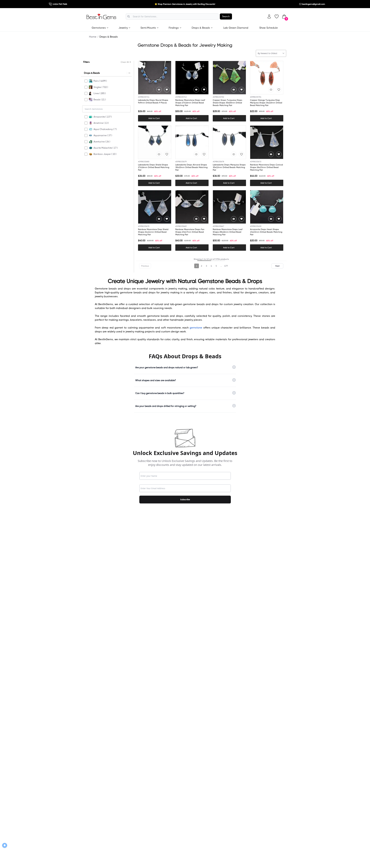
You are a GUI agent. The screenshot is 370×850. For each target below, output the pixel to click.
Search (226, 16)
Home (92, 36)
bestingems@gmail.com (313, 4)
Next (277, 266)
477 (226, 266)
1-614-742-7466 (60, 4)
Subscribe (185, 499)
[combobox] (172, 16)
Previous (145, 266)
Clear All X (126, 62)
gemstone (196, 327)
